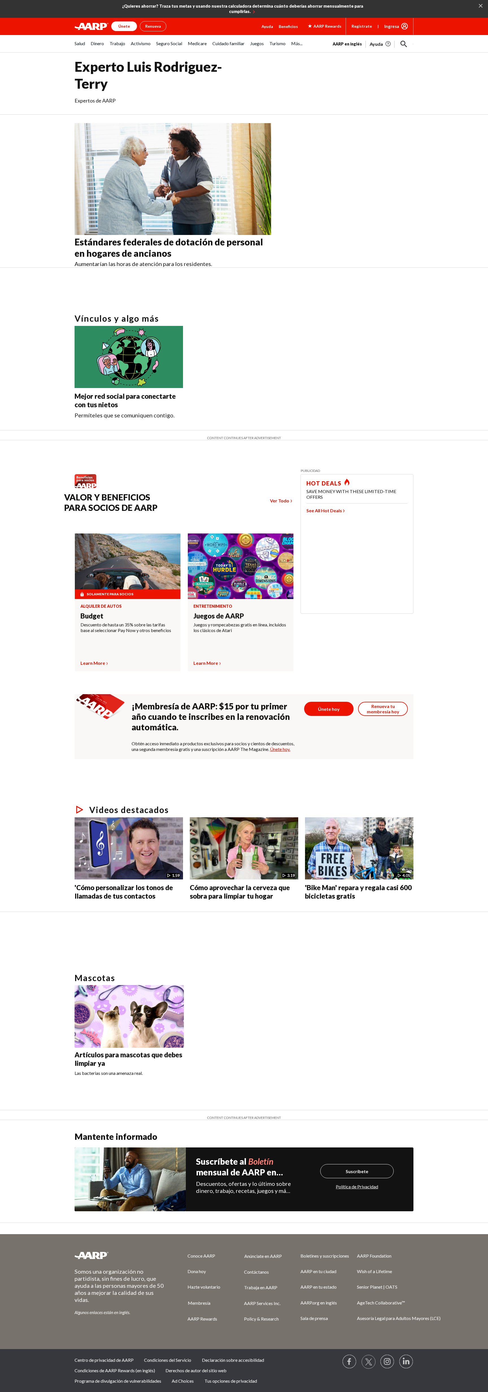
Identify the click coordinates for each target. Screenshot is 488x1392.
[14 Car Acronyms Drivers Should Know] (158, 914)
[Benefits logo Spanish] (88, 488)
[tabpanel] (373, 43)
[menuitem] (80, 46)
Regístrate (362, 26)
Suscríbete (357, 1171)
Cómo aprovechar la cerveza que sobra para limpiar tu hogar (240, 891)
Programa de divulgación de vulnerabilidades (118, 1381)
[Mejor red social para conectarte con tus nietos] (129, 357)
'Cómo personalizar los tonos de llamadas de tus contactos (124, 891)
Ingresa (391, 26)
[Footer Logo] (120, 1255)
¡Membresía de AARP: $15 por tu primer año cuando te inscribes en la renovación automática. (211, 716)
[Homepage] (91, 26)
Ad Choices (183, 1381)
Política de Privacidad (357, 1186)
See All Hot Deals (324, 510)
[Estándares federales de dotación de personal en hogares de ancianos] (173, 179)
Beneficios (288, 26)
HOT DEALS (323, 483)
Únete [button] (124, 26)
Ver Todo (279, 500)
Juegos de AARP (218, 616)
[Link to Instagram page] (387, 1362)
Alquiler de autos (101, 606)
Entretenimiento (212, 606)
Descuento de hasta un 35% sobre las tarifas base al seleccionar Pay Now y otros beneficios (125, 627)
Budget (91, 616)
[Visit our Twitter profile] (368, 1362)
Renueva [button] (153, 26)
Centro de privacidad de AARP (104, 1360)
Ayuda (267, 26)
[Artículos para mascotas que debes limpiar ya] (129, 1016)
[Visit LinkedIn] (406, 1362)
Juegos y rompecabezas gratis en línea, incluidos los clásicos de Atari (239, 627)
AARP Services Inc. (262, 1303)
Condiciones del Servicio (167, 1360)
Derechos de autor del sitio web (195, 1370)
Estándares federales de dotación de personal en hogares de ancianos (169, 247)
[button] (404, 44)
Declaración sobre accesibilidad (233, 1360)
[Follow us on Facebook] (350, 1362)
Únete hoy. (280, 749)
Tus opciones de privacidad (230, 1381)
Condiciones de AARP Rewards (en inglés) (115, 1370)
